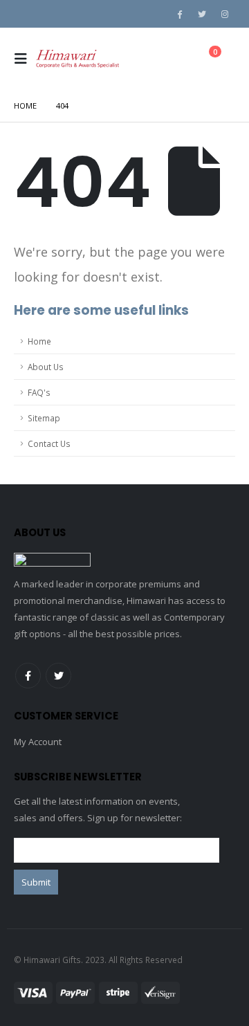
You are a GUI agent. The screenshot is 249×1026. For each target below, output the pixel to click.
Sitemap (44, 417)
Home (39, 341)
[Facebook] (179, 14)
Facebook (28, 675)
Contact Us (49, 443)
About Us (46, 366)
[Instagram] (224, 14)
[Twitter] (202, 14)
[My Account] (171, 59)
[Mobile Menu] (25, 59)
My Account (38, 741)
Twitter (58, 675)
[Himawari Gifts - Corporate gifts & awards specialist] (77, 59)
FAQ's (39, 392)
